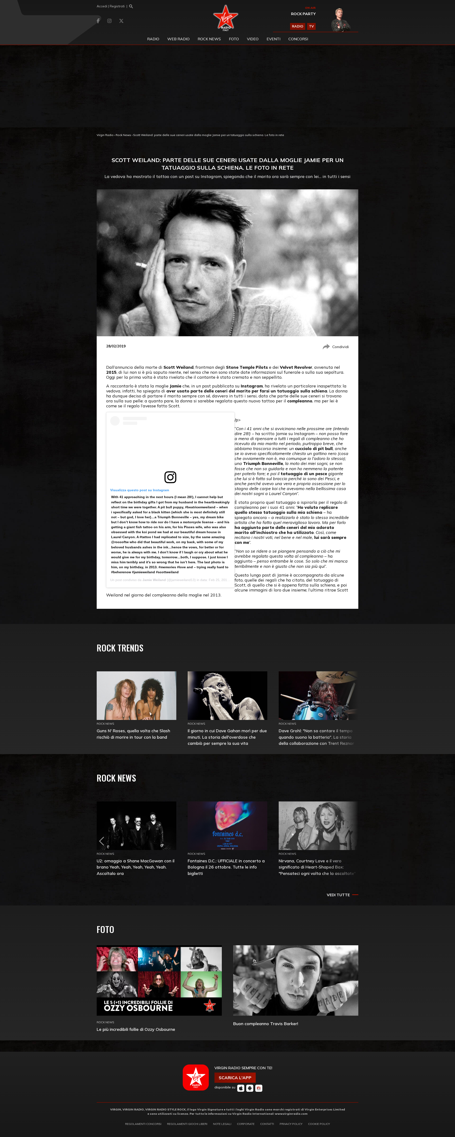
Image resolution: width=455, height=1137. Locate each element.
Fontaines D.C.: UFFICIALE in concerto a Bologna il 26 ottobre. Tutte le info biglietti (226, 867)
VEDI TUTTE (338, 894)
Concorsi (298, 38)
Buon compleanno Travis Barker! (265, 1023)
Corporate (246, 1124)
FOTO (234, 38)
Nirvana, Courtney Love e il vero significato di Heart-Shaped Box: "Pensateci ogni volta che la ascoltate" (317, 867)
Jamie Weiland (154, 580)
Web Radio (178, 38)
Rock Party (303, 13)
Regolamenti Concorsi (143, 1124)
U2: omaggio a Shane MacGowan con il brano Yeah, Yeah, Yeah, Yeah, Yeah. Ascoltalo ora (135, 867)
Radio (153, 38)
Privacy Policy (291, 1124)
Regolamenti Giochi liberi (187, 1124)
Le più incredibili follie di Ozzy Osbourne (136, 1029)
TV (311, 26)
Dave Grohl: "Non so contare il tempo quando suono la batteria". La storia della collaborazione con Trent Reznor (316, 737)
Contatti (267, 1124)
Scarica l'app (235, 1077)
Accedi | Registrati (111, 6)
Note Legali (222, 1124)
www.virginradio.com (291, 1113)
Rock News (209, 38)
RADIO (297, 26)
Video (253, 38)
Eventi (273, 38)
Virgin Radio (105, 135)
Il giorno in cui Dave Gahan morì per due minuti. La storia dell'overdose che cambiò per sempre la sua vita (227, 737)
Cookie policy (319, 1124)
